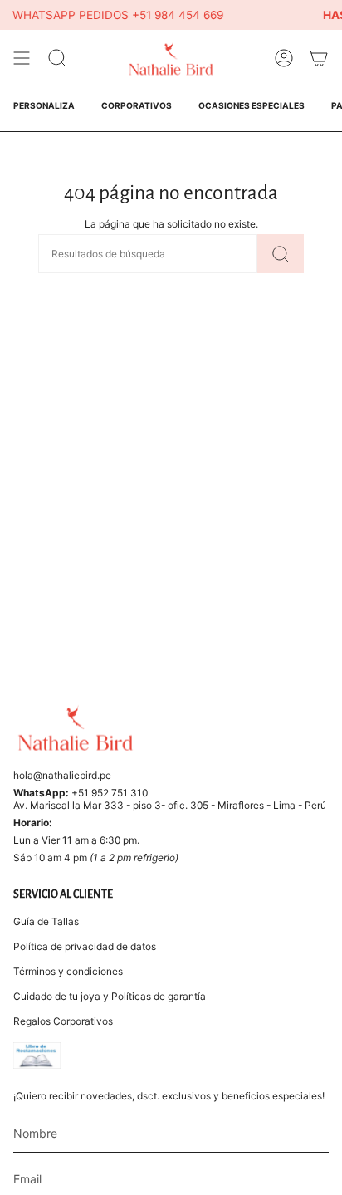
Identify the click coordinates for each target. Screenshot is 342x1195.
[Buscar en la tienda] (280, 253)
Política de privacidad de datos (84, 946)
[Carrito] (318, 58)
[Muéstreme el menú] (21, 58)
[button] (57, 58)
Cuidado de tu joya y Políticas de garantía (109, 996)
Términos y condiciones (68, 971)
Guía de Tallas (46, 921)
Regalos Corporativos (63, 1021)
